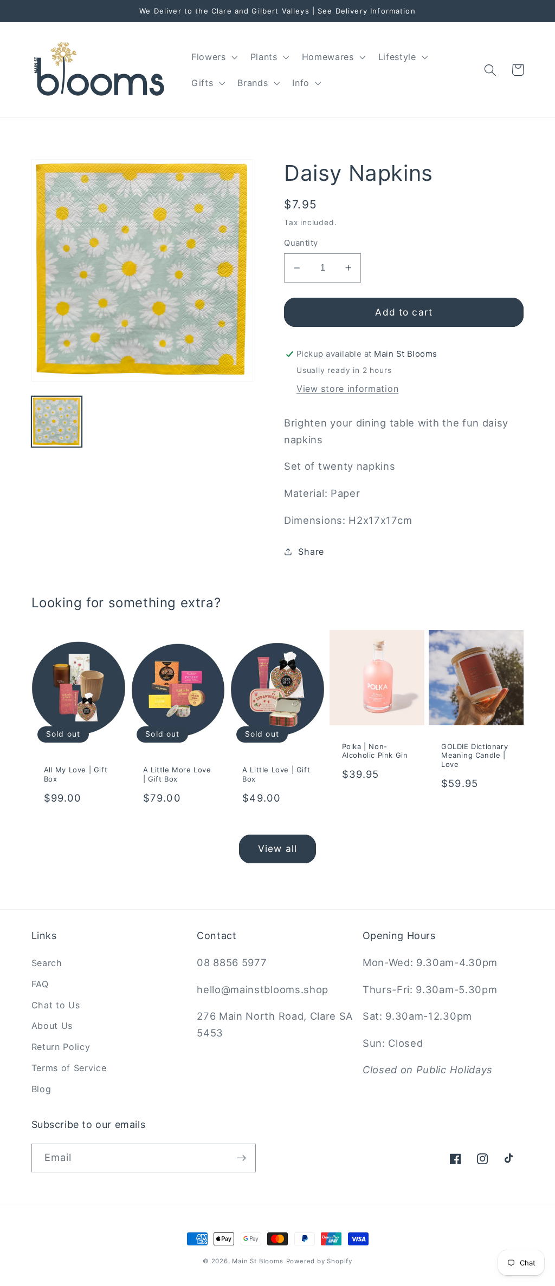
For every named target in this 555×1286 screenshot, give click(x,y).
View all (277, 848)
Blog (41, 1089)
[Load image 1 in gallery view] (56, 421)
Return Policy (61, 1046)
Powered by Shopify (319, 1261)
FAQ (40, 984)
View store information (347, 388)
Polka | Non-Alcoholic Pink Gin (375, 751)
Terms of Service (69, 1067)
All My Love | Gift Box (76, 774)
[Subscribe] (241, 1158)
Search (46, 962)
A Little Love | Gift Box (276, 774)
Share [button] (311, 551)
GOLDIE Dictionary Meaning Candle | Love (474, 755)
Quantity (301, 243)
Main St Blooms (257, 1261)
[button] (213, 57)
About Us (52, 1025)
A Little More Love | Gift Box (177, 774)
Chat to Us (55, 1005)
